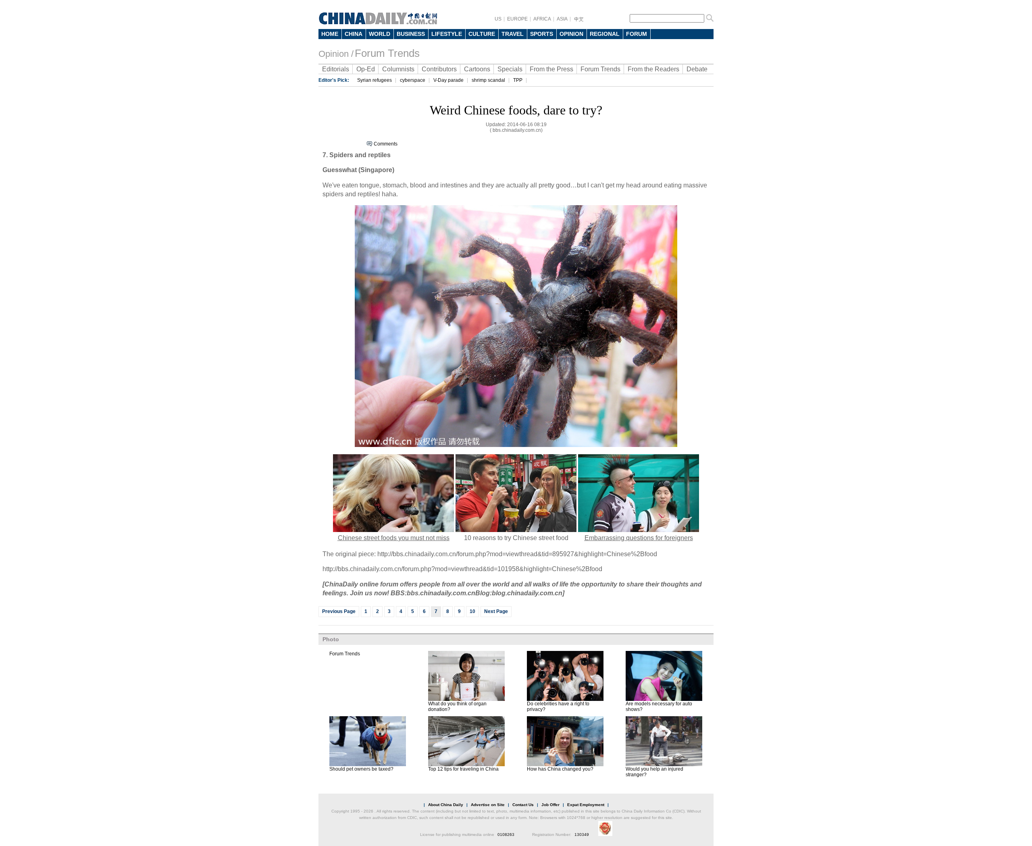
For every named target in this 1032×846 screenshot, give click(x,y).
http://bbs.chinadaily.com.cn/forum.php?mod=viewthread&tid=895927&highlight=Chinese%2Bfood (517, 554)
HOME (329, 34)
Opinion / (336, 54)
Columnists (398, 69)
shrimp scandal (488, 80)
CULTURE (481, 34)
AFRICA (542, 19)
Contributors (439, 69)
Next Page (496, 611)
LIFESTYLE (446, 34)
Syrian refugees (374, 80)
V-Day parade (448, 80)
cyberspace (412, 80)
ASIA (562, 19)
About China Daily (445, 804)
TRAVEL (512, 34)
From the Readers (653, 69)
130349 (581, 834)
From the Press (551, 69)
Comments (385, 144)
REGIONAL (605, 34)
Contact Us (523, 804)
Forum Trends (387, 53)
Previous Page (339, 611)
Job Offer (550, 804)
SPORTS (541, 34)
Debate (697, 69)
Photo (330, 639)
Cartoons (477, 69)
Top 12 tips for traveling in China (463, 769)
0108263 (505, 834)
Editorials (335, 69)
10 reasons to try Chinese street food (516, 537)
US (498, 19)
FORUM (636, 34)
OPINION (571, 34)
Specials (509, 69)
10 (472, 611)
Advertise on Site (488, 804)
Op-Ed (365, 69)
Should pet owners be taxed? (361, 769)
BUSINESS (411, 34)
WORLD (379, 34)
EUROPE (517, 19)
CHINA (353, 34)
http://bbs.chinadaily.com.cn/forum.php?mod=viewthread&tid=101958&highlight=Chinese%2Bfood (462, 568)
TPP (517, 80)
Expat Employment (585, 804)
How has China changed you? (560, 769)
